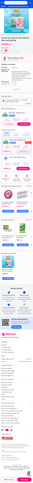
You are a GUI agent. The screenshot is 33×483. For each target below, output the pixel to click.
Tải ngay (17, 327)
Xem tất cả (29, 186)
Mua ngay (24, 480)
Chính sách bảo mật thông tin (9, 418)
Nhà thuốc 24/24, (8, 466)
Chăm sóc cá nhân (6, 385)
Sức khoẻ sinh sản (6, 392)
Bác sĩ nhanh (20, 470)
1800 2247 (29, 359)
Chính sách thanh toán (7, 406)
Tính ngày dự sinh (6, 350)
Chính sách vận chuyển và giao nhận (11, 411)
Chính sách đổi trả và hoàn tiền (10, 413)
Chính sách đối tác (6, 368)
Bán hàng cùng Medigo (8, 371)
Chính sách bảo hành (7, 416)
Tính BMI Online (6, 347)
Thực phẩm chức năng (7, 389)
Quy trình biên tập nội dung (9, 420)
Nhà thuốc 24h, (11, 468)
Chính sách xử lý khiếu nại (8, 408)
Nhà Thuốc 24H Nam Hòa (17, 113)
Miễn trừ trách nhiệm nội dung (10, 423)
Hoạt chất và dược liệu (7, 397)
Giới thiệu (4, 345)
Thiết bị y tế (4, 387)
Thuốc (3, 394)
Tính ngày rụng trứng (7, 352)
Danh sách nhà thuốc (7, 373)
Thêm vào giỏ (8, 480)
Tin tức (3, 399)
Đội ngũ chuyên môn (7, 375)
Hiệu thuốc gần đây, (21, 468)
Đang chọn (23, 151)
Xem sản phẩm (9, 124)
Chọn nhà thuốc (23, 168)
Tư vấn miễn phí (24, 124)
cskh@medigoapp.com (25, 361)
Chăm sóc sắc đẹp (6, 382)
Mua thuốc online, (18, 466)
